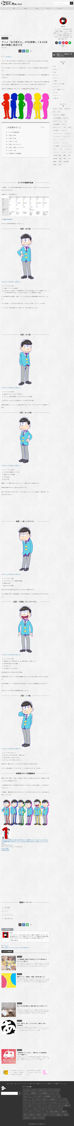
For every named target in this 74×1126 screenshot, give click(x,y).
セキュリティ (65, 143)
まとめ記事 (7, 907)
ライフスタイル (68, 149)
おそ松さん (8, 56)
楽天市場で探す (5, 850)
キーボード (62, 139)
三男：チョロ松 (13, 141)
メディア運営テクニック (59, 89)
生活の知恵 (66, 161)
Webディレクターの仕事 (59, 83)
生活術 (54, 164)
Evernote (55, 108)
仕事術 (64, 155)
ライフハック (5, 945)
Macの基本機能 (56, 124)
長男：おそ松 (12, 135)
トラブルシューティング (66, 146)
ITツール (48, 8)
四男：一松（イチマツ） (15, 144)
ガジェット (60, 8)
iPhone (25, 8)
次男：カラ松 (12, 138)
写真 (69, 155)
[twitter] (20, 51)
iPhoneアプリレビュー (58, 121)
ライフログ (63, 152)
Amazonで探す (5, 848)
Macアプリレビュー (57, 127)
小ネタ (69, 158)
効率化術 (55, 158)
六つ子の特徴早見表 (14, 132)
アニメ (6, 911)
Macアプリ (64, 124)
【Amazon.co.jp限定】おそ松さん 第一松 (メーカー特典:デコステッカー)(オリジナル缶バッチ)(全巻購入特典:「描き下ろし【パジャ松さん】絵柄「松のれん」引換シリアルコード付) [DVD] (24, 841)
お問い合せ (56, 98)
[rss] (69, 42)
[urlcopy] (30, 51)
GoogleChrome (67, 108)
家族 (64, 158)
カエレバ (10, 845)
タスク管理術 (56, 146)
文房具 (55, 81)
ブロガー (55, 149)
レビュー (70, 152)
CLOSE (42, 127)
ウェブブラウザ (56, 136)
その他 (69, 127)
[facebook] (23, 51)
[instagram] (14, 940)
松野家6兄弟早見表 (7, 219)
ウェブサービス (63, 130)
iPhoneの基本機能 (57, 118)
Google (60, 108)
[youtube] (15, 940)
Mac (14, 8)
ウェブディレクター (57, 133)
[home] (17, 940)
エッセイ (56, 92)
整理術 (54, 161)
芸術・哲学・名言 (8, 918)
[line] (27, 51)
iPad (37, 8)
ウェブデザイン (67, 133)
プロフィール (57, 95)
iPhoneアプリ (66, 118)
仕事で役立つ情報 (57, 155)
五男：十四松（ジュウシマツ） (17, 147)
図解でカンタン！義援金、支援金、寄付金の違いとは (31, 977)
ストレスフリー (56, 143)
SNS (65, 127)
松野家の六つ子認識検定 (15, 153)
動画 (60, 158)
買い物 (59, 164)
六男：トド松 (12, 150)
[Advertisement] (25, 23)
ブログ (60, 149)
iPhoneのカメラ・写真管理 (59, 115)
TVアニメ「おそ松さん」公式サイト (12, 281)
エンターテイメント (9, 915)
